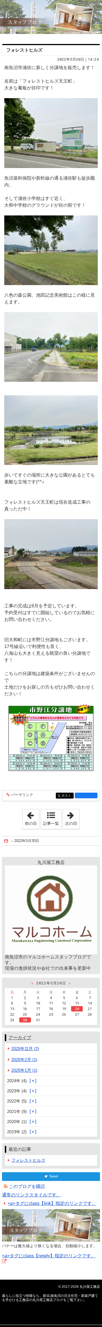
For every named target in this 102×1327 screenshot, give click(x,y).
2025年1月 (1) (24, 1070)
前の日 (32, 817)
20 (77, 1008)
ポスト (67, 795)
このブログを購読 (27, 1186)
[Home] (6, 841)
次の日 (72, 817)
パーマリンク (22, 795)
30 (25, 1020)
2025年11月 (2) (25, 1048)
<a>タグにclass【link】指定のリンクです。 (52, 1203)
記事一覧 (51, 823)
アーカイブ (19, 1037)
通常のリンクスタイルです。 (31, 1194)
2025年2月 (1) (24, 1059)
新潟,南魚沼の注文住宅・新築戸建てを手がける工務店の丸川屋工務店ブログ (51, 17)
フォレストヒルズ (24, 50)
